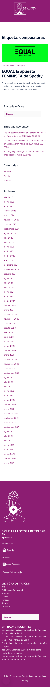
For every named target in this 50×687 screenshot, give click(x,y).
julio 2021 (8, 436)
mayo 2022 (9, 391)
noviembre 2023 (11, 319)
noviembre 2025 (11, 220)
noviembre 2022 (11, 364)
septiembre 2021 (11, 427)
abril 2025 (8, 251)
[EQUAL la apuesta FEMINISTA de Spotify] (25, 52)
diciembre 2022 (11, 359)
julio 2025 (8, 238)
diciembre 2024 (11, 265)
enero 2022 (9, 409)
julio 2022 (8, 382)
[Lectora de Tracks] (25, 8)
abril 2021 (8, 449)
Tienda (5, 603)
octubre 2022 (10, 368)
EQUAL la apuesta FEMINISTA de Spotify (22, 73)
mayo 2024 (9, 292)
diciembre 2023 (11, 314)
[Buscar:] (22, 114)
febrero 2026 (10, 210)
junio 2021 (8, 440)
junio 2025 (9, 242)
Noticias (21, 66)
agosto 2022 (10, 377)
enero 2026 (9, 215)
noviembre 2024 (11, 269)
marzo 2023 (9, 346)
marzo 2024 (9, 301)
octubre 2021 (10, 422)
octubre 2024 (10, 274)
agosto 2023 (10, 328)
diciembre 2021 (11, 413)
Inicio (4, 586)
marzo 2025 (9, 256)
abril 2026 (8, 206)
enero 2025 (9, 260)
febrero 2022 (10, 404)
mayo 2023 (9, 341)
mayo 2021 (9, 445)
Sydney (25, 680)
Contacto (6, 606)
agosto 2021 (9, 431)
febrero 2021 (10, 458)
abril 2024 (8, 296)
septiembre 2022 (12, 373)
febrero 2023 (10, 350)
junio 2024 (9, 287)
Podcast (7, 180)
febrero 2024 (10, 305)
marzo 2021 (9, 454)
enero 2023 (9, 355)
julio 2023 (8, 332)
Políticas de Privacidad (12, 590)
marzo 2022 (9, 400)
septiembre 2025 (12, 229)
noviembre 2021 (11, 418)
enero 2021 (9, 463)
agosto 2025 (10, 233)
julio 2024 (8, 283)
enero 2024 (9, 310)
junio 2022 (9, 386)
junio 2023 (9, 337)
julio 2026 (8, 197)
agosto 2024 (10, 278)
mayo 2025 (9, 247)
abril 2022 (8, 395)
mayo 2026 (9, 202)
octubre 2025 (10, 224)
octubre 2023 (10, 323)
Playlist (7, 176)
